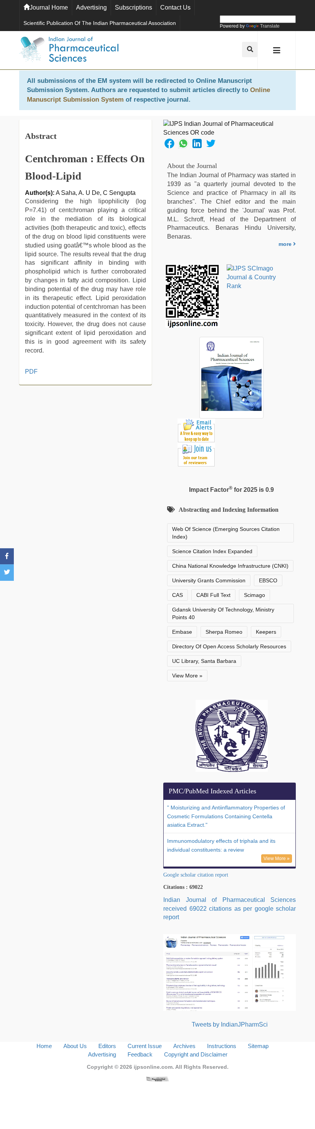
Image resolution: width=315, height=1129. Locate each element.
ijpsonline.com (153, 1067)
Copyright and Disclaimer (195, 1054)
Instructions (221, 1046)
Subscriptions (133, 7)
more (286, 244)
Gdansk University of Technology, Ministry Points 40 (223, 613)
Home (44, 1046)
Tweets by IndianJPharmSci (230, 1024)
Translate (270, 26)
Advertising (91, 7)
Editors (107, 1046)
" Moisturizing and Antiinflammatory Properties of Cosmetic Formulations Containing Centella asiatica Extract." (226, 816)
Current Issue (145, 1046)
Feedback (140, 1054)
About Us (75, 1046)
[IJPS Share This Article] (169, 143)
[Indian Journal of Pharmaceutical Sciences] (69, 50)
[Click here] (157, 1078)
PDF (31, 371)
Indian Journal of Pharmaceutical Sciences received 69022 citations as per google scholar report (229, 909)
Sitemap (258, 1046)
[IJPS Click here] (229, 972)
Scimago (254, 595)
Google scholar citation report (195, 875)
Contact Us (175, 7)
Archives (184, 1046)
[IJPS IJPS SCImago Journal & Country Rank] (258, 277)
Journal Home (49, 7)
